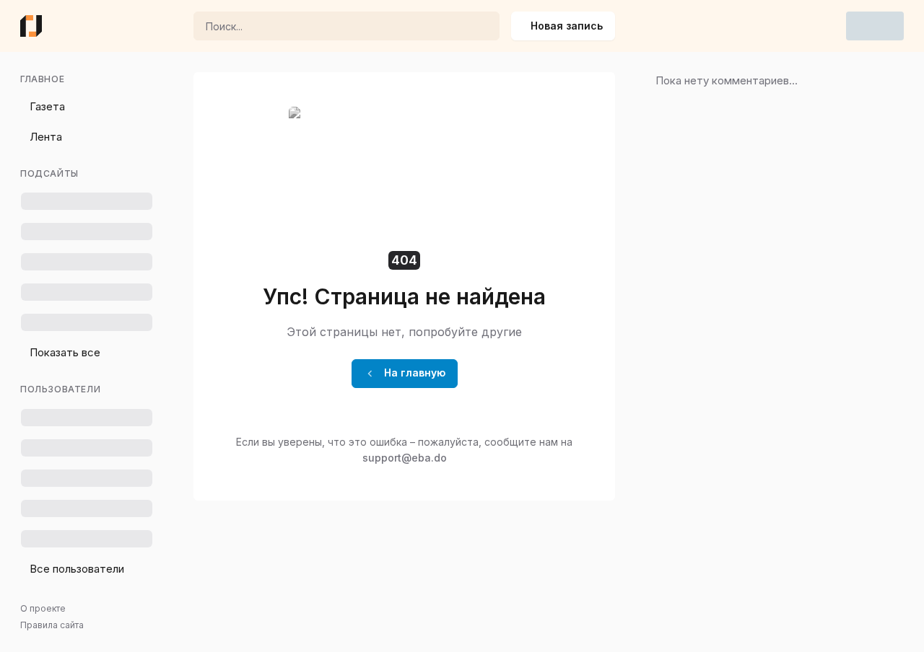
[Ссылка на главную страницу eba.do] (31, 26)
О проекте (43, 608)
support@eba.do (404, 457)
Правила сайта (52, 625)
